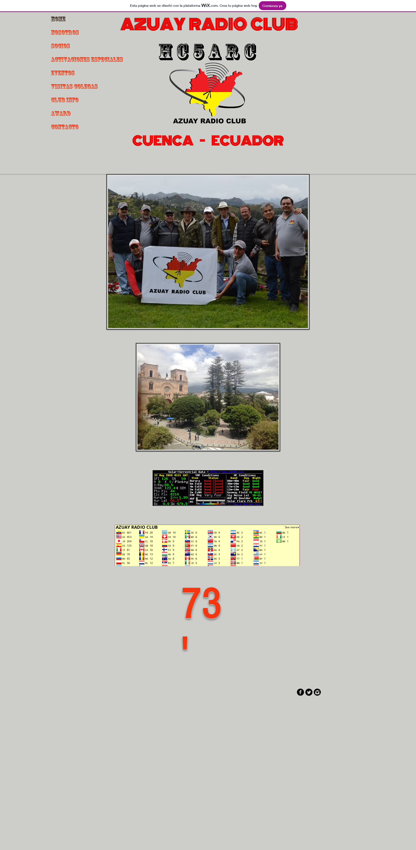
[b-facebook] (300, 692)
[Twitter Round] (308, 692)
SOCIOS (60, 45)
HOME (58, 18)
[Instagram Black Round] (317, 692)
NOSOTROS (65, 32)
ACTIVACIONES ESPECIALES (87, 59)
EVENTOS (62, 72)
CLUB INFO (64, 99)
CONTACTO (64, 126)
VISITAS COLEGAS (74, 86)
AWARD (60, 113)
